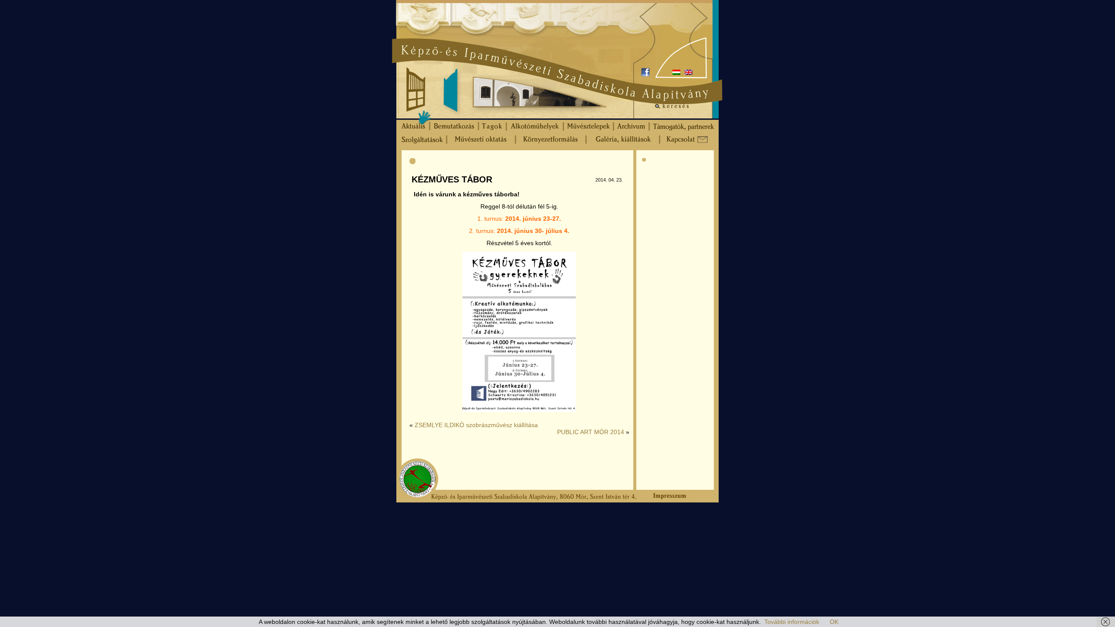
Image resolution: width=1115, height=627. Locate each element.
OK (834, 621)
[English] (689, 72)
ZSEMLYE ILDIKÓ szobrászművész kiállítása (476, 424)
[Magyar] (676, 72)
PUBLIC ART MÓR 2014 (590, 431)
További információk (791, 621)
